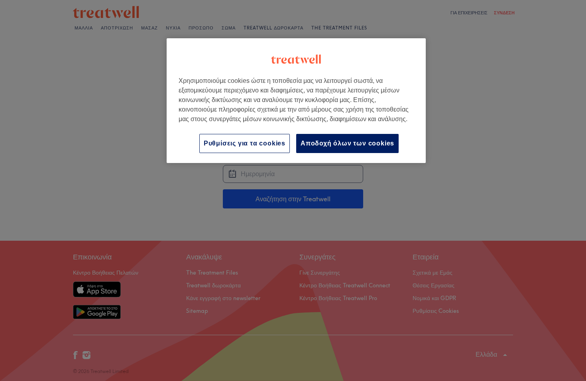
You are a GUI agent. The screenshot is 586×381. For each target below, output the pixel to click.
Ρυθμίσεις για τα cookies (244, 143)
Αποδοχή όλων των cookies (347, 143)
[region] (296, 100)
